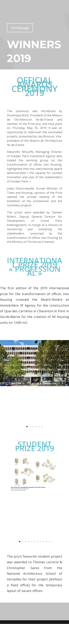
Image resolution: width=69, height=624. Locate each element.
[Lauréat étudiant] (34, 493)
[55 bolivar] (34, 385)
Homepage (20, 27)
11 (49, 541)
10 (46, 541)
